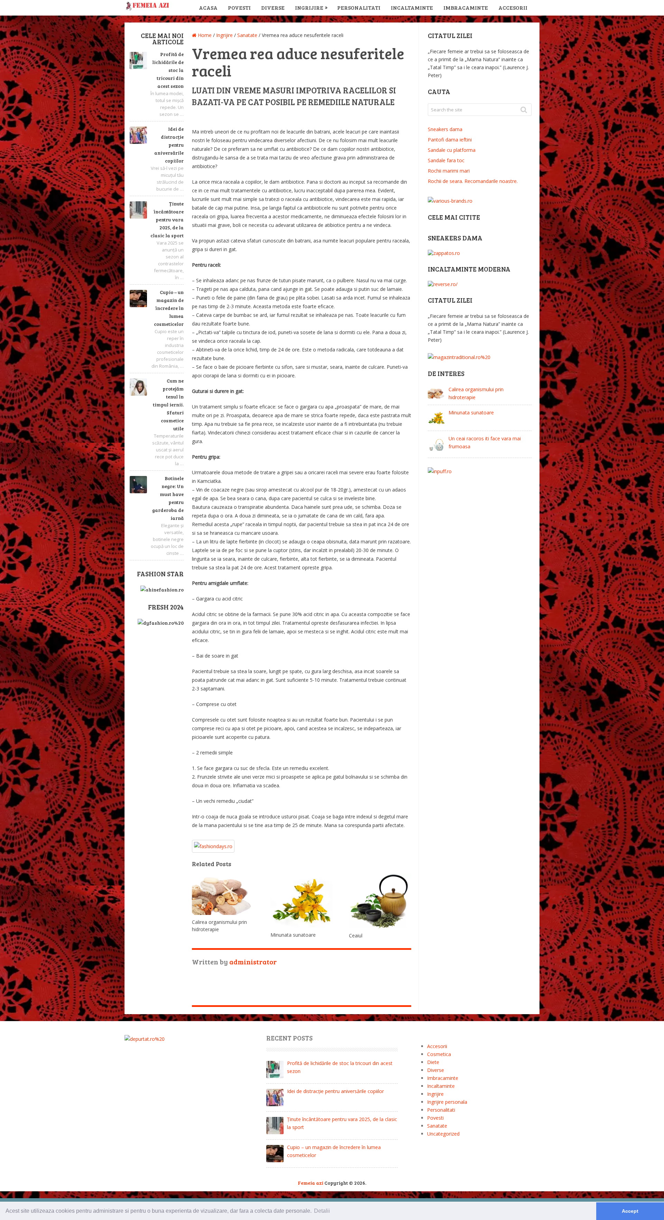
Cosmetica (439, 1054)
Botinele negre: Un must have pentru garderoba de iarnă (168, 498)
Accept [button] (630, 1211)
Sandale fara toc (446, 160)
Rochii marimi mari (449, 170)
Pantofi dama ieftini (450, 139)
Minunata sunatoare (293, 935)
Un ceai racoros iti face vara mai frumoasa (485, 442)
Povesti (239, 7)
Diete (433, 1062)
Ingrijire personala (447, 1102)
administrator (253, 961)
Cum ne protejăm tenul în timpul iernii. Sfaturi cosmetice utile (168, 404)
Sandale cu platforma (452, 150)
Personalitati (358, 7)
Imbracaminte (465, 7)
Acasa (208, 7)
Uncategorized (443, 1133)
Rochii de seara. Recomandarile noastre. (473, 181)
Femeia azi (310, 1183)
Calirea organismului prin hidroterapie (476, 393)
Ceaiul (355, 935)
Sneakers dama (445, 129)
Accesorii (512, 7)
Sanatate (437, 1125)
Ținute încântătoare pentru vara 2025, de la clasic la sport (167, 219)
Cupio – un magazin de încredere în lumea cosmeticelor (169, 308)
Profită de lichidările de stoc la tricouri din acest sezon (168, 70)
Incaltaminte (412, 7)
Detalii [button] (322, 1211)
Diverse (273, 7)
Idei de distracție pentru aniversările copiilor (169, 145)
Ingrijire (309, 7)
